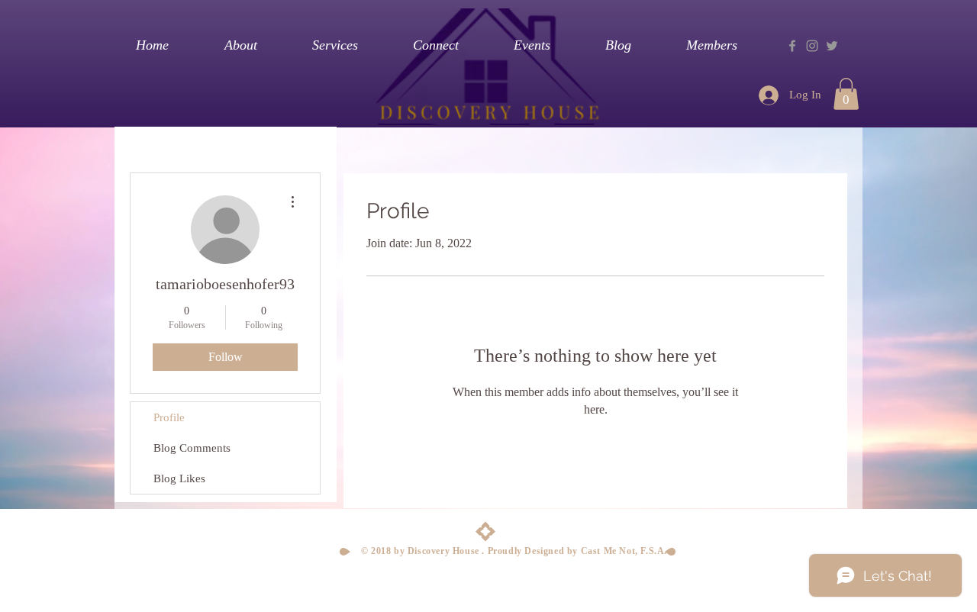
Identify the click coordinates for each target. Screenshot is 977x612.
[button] (846, 94)
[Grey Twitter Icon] (832, 45)
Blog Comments (192, 448)
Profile (169, 417)
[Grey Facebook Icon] (792, 45)
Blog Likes (179, 478)
